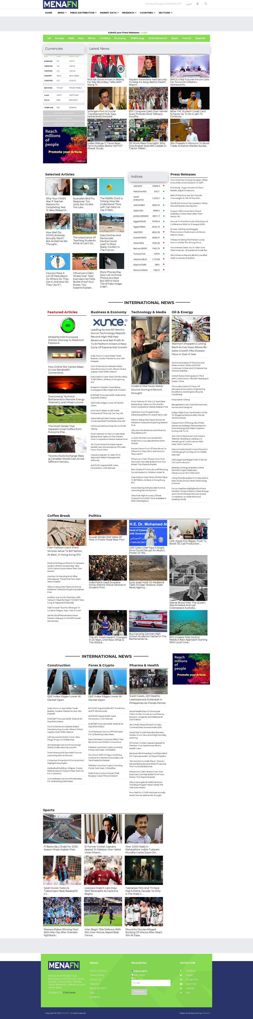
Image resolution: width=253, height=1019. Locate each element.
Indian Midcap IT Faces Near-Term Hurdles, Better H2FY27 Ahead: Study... (104, 146)
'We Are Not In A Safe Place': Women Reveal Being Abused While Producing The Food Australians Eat (147, 764)
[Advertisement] (126, 23)
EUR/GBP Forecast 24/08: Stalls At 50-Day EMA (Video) (108, 396)
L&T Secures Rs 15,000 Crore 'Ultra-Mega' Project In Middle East (63, 738)
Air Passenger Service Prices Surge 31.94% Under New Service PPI (64, 746)
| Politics (105, 38)
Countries (146, 12)
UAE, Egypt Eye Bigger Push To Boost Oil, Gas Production (189, 461)
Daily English (140, 971)
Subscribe (139, 991)
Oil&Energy (137, 38)
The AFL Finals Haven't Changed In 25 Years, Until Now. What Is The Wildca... (108, 640)
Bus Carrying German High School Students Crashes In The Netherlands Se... (147, 636)
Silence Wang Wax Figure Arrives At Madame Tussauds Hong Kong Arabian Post (149, 422)
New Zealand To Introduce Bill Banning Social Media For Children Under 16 (149, 470)
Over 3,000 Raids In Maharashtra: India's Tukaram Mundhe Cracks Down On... (142, 849)
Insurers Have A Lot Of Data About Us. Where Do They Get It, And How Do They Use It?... (57, 279)
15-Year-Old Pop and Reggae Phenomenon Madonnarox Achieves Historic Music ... (187, 232)
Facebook (190, 970)
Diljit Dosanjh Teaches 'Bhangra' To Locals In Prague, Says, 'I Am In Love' (64, 609)
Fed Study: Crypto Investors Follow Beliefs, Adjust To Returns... (186, 189)
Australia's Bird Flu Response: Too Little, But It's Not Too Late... (84, 203)
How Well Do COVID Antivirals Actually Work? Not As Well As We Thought (147, 793)
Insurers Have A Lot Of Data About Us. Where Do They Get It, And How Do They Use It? (149, 451)
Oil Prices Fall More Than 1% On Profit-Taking (108, 427)
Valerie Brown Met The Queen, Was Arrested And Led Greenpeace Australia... (187, 605)
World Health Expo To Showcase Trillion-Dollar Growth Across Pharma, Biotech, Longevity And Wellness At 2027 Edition (146, 715)
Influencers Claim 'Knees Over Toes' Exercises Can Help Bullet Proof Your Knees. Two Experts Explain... (84, 280)
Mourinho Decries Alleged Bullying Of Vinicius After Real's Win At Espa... (143, 932)
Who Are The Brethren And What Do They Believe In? (148, 431)
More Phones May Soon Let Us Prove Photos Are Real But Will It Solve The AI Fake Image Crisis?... (111, 279)
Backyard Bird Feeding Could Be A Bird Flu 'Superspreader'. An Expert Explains (148, 754)
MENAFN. (66, 1013)
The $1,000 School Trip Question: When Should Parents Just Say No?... (189, 204)
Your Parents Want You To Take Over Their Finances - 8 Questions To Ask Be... (189, 248)
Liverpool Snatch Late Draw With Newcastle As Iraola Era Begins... (101, 891)
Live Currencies (64, 118)
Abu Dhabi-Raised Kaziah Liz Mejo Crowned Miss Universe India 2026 (145, 726)
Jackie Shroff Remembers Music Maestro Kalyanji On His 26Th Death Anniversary (64, 618)
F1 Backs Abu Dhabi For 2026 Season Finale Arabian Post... (61, 848)
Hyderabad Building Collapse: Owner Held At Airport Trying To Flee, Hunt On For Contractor (65, 771)
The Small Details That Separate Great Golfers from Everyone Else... (64, 429)
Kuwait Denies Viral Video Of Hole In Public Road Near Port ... (107, 538)
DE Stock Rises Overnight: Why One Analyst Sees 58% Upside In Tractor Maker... (147, 146)
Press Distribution (82, 12)
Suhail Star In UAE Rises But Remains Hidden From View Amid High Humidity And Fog (147, 735)
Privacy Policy (97, 975)
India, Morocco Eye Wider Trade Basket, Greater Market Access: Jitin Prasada (108, 358)
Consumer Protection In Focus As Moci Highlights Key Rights (65, 761)
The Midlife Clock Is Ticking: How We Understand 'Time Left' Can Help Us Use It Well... (111, 204)
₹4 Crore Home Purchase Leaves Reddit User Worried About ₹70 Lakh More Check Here (108, 447)
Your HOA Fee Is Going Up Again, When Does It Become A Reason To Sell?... (189, 181)
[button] (197, 3)
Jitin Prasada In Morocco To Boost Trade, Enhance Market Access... (189, 144)
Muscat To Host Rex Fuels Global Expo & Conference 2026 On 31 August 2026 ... (189, 222)
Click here (69, 992)
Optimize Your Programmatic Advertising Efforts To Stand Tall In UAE (149, 413)
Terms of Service (98, 970)
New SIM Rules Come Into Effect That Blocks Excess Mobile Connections (105, 740)
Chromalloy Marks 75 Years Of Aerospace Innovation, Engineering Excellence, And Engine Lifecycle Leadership (188, 390)
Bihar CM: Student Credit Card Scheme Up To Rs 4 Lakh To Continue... (188, 114)
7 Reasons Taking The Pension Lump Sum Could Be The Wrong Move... (187, 241)
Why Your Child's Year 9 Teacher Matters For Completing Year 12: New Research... (57, 204)
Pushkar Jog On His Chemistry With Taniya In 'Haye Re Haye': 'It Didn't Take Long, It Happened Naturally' (65, 600)
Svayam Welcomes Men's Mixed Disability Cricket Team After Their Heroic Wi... (186, 214)
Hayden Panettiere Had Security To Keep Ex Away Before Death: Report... (148, 82)
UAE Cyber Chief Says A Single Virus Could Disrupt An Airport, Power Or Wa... (147, 550)
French (186, 38)
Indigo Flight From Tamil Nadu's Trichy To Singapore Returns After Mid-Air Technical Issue (189, 415)
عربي (189, 3)
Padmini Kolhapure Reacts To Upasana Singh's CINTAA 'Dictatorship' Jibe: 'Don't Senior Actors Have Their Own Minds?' (65, 567)
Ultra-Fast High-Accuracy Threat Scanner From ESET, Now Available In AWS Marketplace (148, 498)
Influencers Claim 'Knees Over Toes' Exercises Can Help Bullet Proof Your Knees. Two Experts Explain (148, 461)
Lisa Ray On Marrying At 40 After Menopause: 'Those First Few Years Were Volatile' (64, 579)
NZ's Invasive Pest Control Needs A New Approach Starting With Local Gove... (188, 640)
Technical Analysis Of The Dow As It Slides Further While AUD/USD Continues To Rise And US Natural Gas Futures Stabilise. (189, 367)
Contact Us (95, 979)
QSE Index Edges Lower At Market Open (107, 404)
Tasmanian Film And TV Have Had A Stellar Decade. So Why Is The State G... (143, 891)
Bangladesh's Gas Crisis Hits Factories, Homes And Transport (189, 405)
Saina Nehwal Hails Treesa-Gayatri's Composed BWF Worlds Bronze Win (108, 419)
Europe (59, 38)
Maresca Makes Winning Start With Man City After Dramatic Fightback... (61, 932)
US (49, 38)
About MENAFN (98, 988)
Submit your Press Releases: (124, 32)
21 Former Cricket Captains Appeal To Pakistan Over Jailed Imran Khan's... (103, 849)
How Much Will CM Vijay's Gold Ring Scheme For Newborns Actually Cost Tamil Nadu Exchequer (105, 757)
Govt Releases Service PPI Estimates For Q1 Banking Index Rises (64, 780)
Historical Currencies (64, 124)
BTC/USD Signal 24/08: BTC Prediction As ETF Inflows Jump (106, 709)
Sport (174, 38)
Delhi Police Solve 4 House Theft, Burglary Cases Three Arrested (104, 774)
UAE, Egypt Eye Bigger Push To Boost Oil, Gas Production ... (187, 542)
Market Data (108, 12)
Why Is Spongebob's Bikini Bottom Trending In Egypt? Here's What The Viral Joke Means (146, 785)
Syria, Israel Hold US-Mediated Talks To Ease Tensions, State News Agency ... (146, 585)
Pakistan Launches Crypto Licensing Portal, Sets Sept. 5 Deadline (105, 748)
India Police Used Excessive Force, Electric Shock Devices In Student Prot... (107, 585)
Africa (91, 38)
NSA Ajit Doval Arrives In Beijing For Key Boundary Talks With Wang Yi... (105, 82)
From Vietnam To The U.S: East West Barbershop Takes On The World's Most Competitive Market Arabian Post (109, 436)
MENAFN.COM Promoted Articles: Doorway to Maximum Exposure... (66, 340)
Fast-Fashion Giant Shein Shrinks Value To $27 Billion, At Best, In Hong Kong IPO (109, 379)
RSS (187, 992)
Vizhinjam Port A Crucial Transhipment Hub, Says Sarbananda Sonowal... (101, 114)
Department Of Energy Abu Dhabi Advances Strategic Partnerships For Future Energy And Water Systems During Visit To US (189, 427)
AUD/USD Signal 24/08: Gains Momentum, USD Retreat (104, 466)
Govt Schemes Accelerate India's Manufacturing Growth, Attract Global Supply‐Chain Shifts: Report (108, 369)
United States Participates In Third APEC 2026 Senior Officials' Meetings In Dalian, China (190, 378)
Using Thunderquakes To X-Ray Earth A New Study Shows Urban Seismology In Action (190, 480)
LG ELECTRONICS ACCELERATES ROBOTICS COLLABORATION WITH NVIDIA (148, 441)
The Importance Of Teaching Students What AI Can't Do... (84, 240)
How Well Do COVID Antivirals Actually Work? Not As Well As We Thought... (56, 238)
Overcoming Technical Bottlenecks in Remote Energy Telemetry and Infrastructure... (66, 399)
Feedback (95, 997)
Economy (120, 38)
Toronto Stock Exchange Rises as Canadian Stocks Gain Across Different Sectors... (66, 459)
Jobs (92, 992)
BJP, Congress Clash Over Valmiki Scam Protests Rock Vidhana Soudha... (148, 114)
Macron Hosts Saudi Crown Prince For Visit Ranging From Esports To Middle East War (190, 452)
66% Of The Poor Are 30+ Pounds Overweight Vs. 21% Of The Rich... (186, 196)
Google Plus (191, 979)
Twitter (189, 975)
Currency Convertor (64, 113)
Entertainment (158, 38)
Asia (81, 38)
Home (48, 12)
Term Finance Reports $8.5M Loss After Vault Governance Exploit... (188, 256)
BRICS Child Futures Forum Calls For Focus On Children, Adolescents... (189, 82)
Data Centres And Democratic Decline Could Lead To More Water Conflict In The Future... (110, 242)
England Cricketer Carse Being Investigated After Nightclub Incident (108, 388)
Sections (164, 12)
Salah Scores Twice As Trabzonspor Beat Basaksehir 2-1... (61, 891)
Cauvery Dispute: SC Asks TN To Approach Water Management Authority (105, 457)
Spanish (200, 38)
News (61, 12)
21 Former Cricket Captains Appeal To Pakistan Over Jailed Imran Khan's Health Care (147, 745)
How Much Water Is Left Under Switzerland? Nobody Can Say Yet (107, 411)
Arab (71, 38)
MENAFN (206, 1013)
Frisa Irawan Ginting (181, 399)
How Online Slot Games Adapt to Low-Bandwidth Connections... (66, 369)
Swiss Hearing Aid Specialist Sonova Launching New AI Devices (148, 489)
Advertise (94, 984)
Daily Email (190, 984)
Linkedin (189, 988)
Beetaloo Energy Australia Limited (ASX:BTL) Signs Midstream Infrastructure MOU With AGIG (188, 470)
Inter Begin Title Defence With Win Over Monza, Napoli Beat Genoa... (103, 932)
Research (128, 12)
